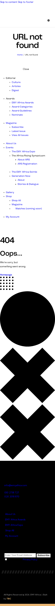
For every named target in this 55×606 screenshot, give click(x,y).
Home (20, 55)
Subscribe (43, 555)
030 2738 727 (11, 492)
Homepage (6, 275)
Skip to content (8, 1)
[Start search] (53, 22)
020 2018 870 (11, 496)
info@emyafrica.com (15, 485)
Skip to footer (25, 1)
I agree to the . (22, 559)
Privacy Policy (30, 559)
